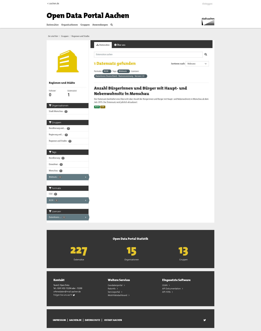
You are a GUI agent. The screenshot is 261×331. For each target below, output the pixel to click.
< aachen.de (53, 3)
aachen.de (75, 320)
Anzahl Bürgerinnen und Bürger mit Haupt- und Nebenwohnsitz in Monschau (140, 91)
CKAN (165, 285)
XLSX (97, 107)
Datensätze (53, 25)
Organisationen (69, 25)
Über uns (120, 45)
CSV (102, 107)
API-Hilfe (166, 292)
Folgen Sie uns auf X (63, 295)
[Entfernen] (109, 71)
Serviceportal (114, 292)
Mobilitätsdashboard (118, 295)
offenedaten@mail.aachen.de (67, 291)
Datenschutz (92, 320)
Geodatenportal (115, 285)
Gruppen (85, 25)
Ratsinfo (112, 288)
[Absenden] (206, 55)
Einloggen (207, 3)
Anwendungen (100, 25)
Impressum (59, 320)
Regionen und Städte (80, 36)
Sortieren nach (178, 64)
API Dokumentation (171, 288)
